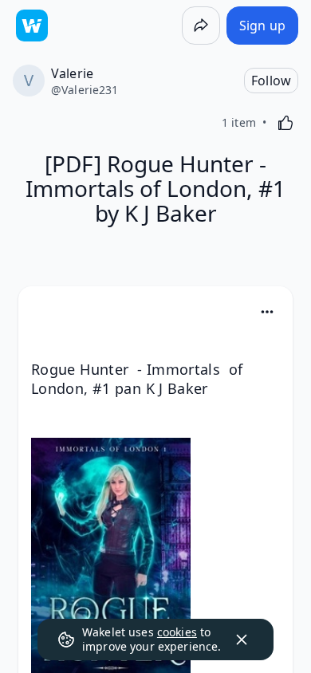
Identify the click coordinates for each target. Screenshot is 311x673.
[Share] (201, 25)
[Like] (285, 123)
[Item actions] (267, 312)
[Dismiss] (241, 639)
